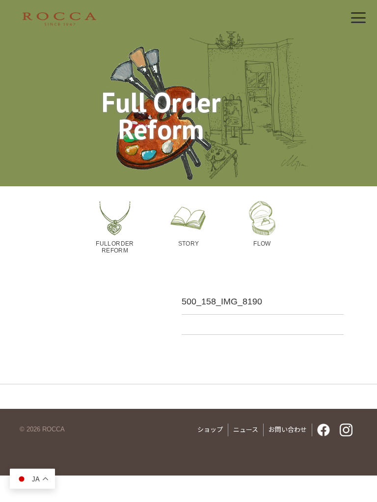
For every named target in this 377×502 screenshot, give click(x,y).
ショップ (210, 429)
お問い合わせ (288, 429)
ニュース (245, 429)
